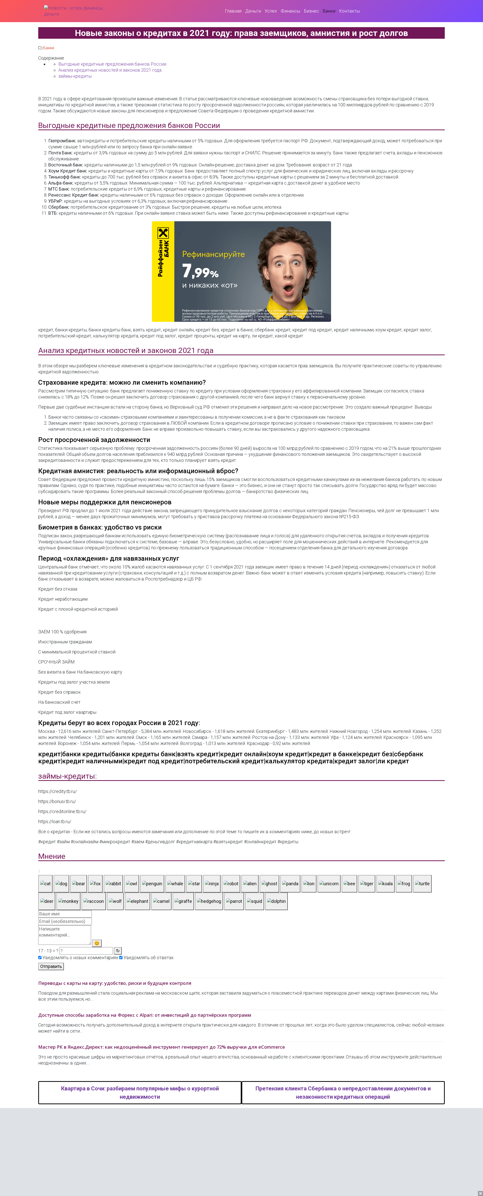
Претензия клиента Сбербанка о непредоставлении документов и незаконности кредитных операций (343, 1092)
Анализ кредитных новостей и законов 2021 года (110, 70)
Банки (48, 48)
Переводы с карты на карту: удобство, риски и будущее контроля (114, 983)
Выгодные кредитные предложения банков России (112, 64)
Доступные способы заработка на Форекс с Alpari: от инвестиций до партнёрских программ (144, 1015)
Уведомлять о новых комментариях (80, 957)
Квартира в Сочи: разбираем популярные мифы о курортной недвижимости (140, 1092)
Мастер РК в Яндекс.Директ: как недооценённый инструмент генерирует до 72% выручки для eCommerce (161, 1047)
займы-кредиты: (75, 76)
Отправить (51, 966)
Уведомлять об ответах (148, 957)
